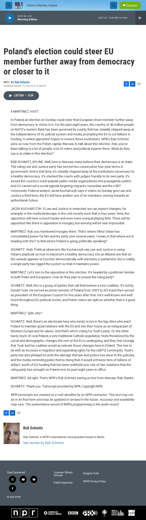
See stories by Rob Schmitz (43, 443)
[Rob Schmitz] (12, 433)
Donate (131, 5)
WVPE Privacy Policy (94, 481)
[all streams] (140, 18)
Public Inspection (63, 482)
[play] (10, 18)
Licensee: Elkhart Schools (63, 474)
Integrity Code (91, 473)
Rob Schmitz (22, 82)
